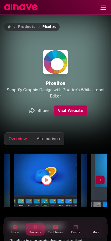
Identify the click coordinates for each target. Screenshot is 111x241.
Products (27, 26)
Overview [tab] (18, 138)
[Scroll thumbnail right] (100, 180)
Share (43, 110)
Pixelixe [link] (49, 26)
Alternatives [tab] (48, 138)
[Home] (9, 27)
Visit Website (70, 110)
